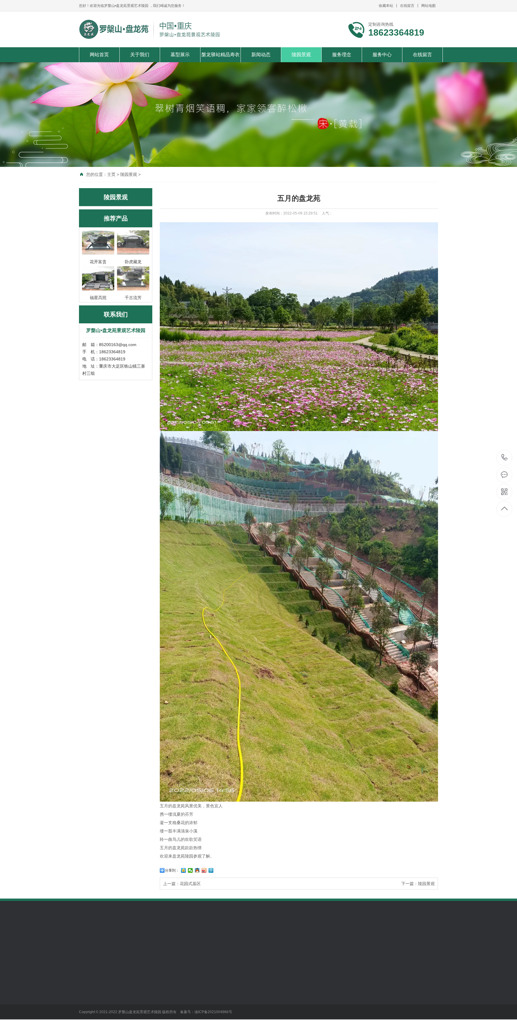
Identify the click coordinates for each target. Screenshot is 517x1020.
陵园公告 (212, 994)
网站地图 (428, 6)
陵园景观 (301, 54)
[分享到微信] (190, 870)
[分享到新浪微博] (204, 870)
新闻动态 (260, 54)
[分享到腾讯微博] (211, 870)
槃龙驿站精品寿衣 (220, 54)
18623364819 (505, 458)
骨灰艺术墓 (131, 1012)
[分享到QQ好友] (197, 870)
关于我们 (139, 54)
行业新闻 (212, 986)
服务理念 (341, 54)
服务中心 (382, 54)
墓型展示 (180, 54)
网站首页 (99, 54)
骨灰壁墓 (129, 1003)
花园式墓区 (190, 883)
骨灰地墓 (129, 994)
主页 (111, 174)
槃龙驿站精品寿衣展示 (181, 988)
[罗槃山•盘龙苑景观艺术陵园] (151, 29)
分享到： (172, 870)
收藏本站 (386, 6)
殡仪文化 (212, 1003)
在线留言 (407, 6)
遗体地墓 (129, 986)
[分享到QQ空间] (183, 870)
